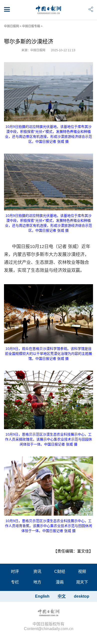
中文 (62, 596)
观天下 (82, 582)
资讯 (37, 571)
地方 (37, 582)
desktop (81, 596)
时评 (15, 571)
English (42, 596)
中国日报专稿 (31, 26)
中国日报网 (11, 26)
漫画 (60, 582)
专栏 (15, 582)
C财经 (59, 571)
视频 (82, 571)
